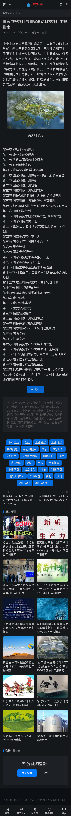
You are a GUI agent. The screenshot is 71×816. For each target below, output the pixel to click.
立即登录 (27, 773)
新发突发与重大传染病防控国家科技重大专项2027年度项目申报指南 (18, 588)
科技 (43, 469)
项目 (59, 476)
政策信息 (16, 462)
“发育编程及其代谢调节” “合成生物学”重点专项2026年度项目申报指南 (52, 666)
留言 (64, 811)
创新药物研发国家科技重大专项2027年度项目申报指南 (18, 627)
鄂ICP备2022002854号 (55, 799)
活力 (29, 462)
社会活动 (29, 469)
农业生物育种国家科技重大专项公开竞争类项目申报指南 (18, 666)
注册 (46, 773)
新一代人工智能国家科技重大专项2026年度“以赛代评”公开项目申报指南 (52, 588)
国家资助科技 (30, 455)
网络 (40, 799)
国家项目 (48, 455)
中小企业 (13, 442)
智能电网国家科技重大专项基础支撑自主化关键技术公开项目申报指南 (52, 627)
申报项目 (13, 469)
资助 (48, 476)
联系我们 (49, 811)
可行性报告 (29, 449)
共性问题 (12, 449)
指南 (62, 455)
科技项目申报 (16, 476)
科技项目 (56, 469)
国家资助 (11, 455)
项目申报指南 (43, 483)
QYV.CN (33, 799)
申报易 (35, 4)
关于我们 (21, 811)
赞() (46, 32)
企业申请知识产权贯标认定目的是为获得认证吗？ (53, 498)
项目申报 (24, 483)
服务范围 (35, 811)
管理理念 (35, 476)
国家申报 (58, 449)
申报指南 (54, 462)
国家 (44, 449)
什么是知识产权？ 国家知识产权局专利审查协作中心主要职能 (18, 499)
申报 (40, 462)
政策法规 (7, 12)
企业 (27, 442)
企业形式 (56, 442)
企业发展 (40, 442)
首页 (7, 811)
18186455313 (29, 406)
